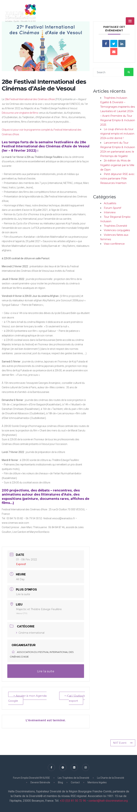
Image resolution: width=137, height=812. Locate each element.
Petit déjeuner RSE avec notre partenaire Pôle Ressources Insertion (117, 178)
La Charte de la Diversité (110, 777)
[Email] (113, 51)
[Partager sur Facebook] (105, 43)
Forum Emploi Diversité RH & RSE (31, 777)
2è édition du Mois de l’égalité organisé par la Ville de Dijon (117, 165)
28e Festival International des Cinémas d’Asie (30, 99)
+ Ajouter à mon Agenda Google (27, 698)
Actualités (110, 203)
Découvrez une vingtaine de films (20, 112)
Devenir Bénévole (40, 782)
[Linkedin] (121, 43)
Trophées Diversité (115, 225)
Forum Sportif (112, 208)
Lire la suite (23, 594)
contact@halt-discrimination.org (108, 800)
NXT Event (119, 742)
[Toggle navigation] (130, 21)
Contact (75, 782)
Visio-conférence (114, 243)
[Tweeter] (113, 43)
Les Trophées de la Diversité (73, 777)
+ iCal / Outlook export (74, 698)
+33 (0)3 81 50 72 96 (72, 800)
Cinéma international (31, 632)
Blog (60, 782)
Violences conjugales (117, 230)
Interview (110, 212)
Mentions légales (97, 782)
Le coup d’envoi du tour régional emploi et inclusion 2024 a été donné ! (117, 134)
